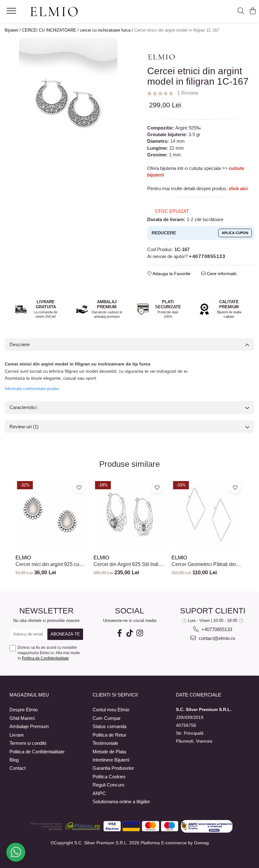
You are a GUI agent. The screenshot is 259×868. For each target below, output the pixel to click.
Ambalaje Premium (29, 726)
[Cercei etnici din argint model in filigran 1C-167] (68, 99)
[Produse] (12, 12)
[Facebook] (119, 633)
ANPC (99, 793)
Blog (14, 760)
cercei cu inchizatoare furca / (107, 30)
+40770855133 (216, 629)
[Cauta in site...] (241, 11)
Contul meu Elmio (111, 709)
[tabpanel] (68, 99)
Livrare (16, 735)
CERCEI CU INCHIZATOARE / (51, 30)
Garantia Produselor (113, 768)
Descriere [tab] (19, 344)
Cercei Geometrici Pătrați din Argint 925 (204, 564)
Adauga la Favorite (171, 273)
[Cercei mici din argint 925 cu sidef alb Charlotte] (51, 515)
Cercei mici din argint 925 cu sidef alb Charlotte (47, 564)
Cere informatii (221, 273)
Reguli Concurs (108, 784)
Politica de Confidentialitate (45, 658)
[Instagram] (139, 633)
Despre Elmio (23, 709)
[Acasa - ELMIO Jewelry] (54, 12)
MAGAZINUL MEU (29, 694)
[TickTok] (129, 633)
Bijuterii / (13, 30)
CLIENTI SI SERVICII (115, 694)
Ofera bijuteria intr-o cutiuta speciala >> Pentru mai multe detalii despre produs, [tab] (197, 178)
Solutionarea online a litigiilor (121, 801)
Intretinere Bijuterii (111, 760)
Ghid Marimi (22, 718)
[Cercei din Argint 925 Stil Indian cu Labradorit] (129, 515)
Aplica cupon (235, 233)
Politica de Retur (109, 735)
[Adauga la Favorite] (79, 487)
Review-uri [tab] (24, 426)
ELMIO (23, 557)
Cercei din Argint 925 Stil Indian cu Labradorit (128, 564)
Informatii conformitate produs (32, 388)
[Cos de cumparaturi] (252, 11)
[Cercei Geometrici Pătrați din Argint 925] (207, 515)
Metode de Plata (109, 751)
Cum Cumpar (107, 718)
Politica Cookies (109, 776)
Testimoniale (105, 743)
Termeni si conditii (27, 743)
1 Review (187, 93)
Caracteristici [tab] (23, 407)
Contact (17, 768)
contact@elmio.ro (216, 638)
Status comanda (109, 726)
